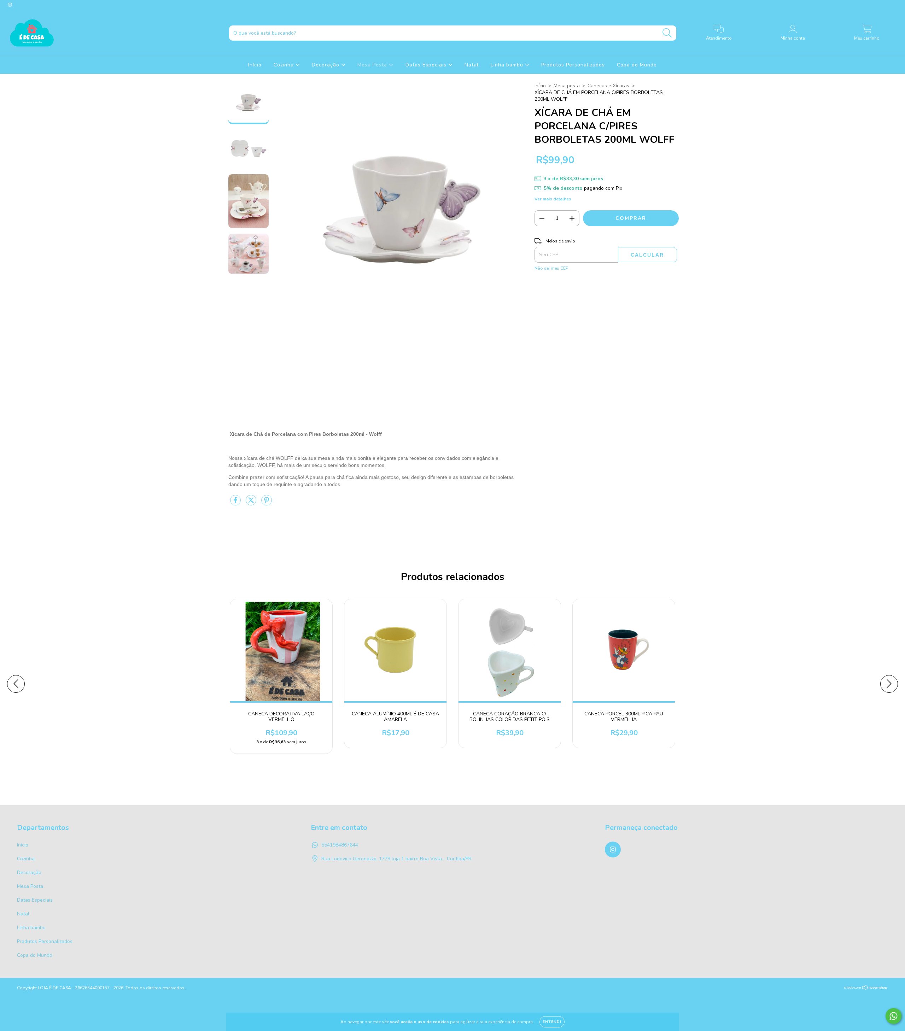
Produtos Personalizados (573, 64)
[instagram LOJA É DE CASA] (9, 4)
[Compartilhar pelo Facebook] (236, 503)
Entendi (552, 1021)
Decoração (326, 64)
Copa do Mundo (637, 64)
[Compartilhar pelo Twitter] (252, 503)
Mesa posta (567, 85)
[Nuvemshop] (866, 988)
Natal (472, 64)
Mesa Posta (373, 64)
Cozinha (285, 64)
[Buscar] (667, 33)
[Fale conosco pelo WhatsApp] (893, 1016)
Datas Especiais (426, 64)
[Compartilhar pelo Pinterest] (266, 503)
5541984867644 (339, 845)
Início (255, 64)
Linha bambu (508, 64)
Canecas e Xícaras (608, 85)
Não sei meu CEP (551, 268)
